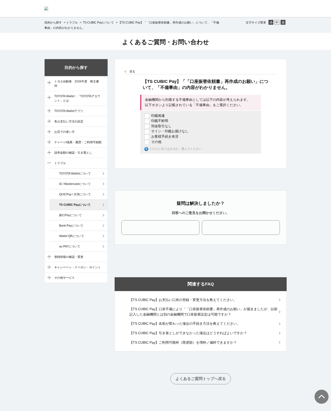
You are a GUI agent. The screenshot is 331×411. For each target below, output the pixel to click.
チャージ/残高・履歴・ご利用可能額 (78, 142)
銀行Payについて (70, 215)
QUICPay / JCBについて (75, 194)
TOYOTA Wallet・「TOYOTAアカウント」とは (77, 98)
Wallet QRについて (71, 236)
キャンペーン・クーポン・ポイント (77, 267)
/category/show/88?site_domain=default (48, 83)
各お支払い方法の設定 (68, 121)
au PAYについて (69, 246)
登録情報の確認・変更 (68, 257)
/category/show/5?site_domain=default (48, 121)
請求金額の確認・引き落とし (73, 152)
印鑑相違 (158, 116)
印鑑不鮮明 (159, 121)
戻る (132, 71)
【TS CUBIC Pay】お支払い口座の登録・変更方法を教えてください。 (183, 300)
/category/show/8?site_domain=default (48, 153)
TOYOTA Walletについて (75, 173)
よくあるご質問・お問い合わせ (165, 42)
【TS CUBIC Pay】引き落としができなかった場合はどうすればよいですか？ (188, 333)
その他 (156, 142)
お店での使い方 (64, 132)
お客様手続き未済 (164, 136)
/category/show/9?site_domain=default (48, 163)
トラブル (72, 22)
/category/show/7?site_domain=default (48, 142)
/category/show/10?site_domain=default (48, 257)
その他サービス (64, 277)
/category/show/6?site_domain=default (48, 132)
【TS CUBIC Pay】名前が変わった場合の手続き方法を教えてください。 (184, 323)
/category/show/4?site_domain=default (48, 111)
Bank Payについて (71, 225)
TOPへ (319, 392)
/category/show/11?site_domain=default (48, 267)
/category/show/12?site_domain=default (48, 278)
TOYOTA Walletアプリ (68, 111)
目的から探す (53, 22)
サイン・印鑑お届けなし (170, 131)
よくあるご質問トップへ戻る (200, 379)
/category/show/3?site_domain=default (48, 98)
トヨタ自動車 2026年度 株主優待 (76, 83)
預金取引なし (161, 126)
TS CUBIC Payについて (98, 22)
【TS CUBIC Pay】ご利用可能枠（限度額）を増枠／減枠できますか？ (183, 342)
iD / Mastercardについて (75, 184)
